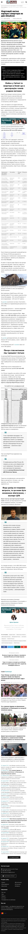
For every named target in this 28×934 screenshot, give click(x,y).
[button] (14, 857)
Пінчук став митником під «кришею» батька (13, 73)
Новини (3, 882)
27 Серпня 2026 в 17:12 (16, 682)
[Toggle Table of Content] (23, 68)
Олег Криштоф (7, 682)
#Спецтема (18, 884)
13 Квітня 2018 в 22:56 (17, 18)
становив (16, 344)
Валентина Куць (7, 712)
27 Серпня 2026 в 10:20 (16, 741)
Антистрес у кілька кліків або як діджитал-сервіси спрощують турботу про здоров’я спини (13, 826)
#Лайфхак (17, 886)
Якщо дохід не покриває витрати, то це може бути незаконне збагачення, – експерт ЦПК (14, 77)
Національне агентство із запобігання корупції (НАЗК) (14, 640)
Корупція (4, 638)
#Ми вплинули (18, 882)
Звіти (3, 894)
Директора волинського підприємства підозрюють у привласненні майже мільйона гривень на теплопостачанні (13, 737)
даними (4, 302)
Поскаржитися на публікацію (8, 899)
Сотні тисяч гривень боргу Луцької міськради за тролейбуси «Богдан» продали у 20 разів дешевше (13, 848)
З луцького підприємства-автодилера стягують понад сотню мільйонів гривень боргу (12, 803)
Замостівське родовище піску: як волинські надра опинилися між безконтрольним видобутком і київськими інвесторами (14, 820)
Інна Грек (24, 636)
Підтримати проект (9, 876)
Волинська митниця (6, 636)
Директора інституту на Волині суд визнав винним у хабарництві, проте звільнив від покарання (14, 843)
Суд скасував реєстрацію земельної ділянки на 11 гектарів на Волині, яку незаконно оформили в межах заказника (12, 815)
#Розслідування (5, 884)
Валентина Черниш (21, 634)
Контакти (4, 898)
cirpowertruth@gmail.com (9, 872)
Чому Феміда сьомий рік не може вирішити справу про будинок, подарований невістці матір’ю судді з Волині (14, 767)
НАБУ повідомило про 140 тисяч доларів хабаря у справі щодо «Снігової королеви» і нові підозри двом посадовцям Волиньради (14, 782)
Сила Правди (7, 741)
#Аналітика (4, 886)
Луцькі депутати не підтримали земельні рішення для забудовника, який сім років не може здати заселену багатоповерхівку (13, 787)
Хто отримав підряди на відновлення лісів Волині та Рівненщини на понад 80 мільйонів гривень (13, 708)
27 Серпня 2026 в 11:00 (17, 712)
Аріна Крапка (7, 18)
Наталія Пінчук (10, 638)
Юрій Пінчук (16, 642)
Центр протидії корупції (7, 642)
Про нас (4, 892)
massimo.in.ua (24, 918)
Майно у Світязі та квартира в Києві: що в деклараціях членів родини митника (13, 71)
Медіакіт (4, 896)
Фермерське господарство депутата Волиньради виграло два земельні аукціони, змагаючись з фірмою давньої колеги (12, 834)
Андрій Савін (12, 634)
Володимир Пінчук (16, 636)
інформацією (6, 124)
